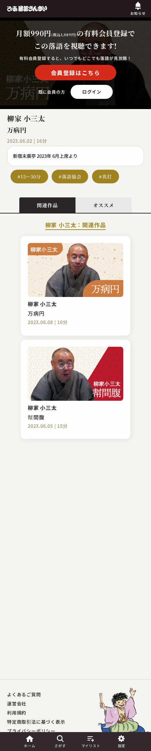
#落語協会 (70, 176)
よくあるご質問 (24, 694)
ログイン (91, 91)
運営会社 (16, 703)
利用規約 (16, 712)
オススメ (103, 205)
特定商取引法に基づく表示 (36, 721)
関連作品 (47, 205)
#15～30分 (29, 176)
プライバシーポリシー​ (31, 731)
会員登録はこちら (75, 72)
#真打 (105, 176)
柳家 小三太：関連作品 (75, 225)
